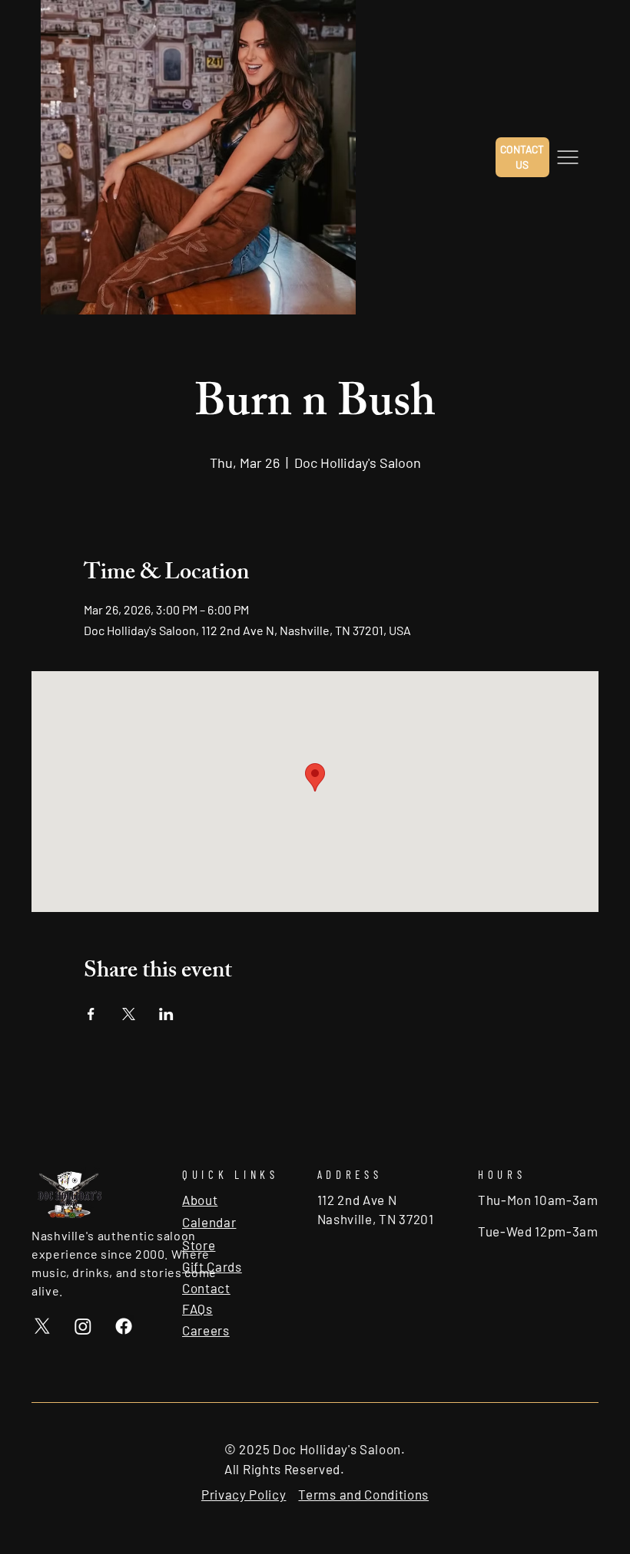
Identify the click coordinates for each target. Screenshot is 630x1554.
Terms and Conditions (363, 1494)
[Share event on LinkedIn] (166, 1014)
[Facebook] (123, 1326)
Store (198, 1245)
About (199, 1199)
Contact (206, 1288)
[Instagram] (83, 1326)
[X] (42, 1326)
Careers (206, 1330)
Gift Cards (212, 1266)
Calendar (209, 1222)
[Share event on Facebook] (91, 1014)
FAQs (197, 1308)
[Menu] (567, 157)
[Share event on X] (128, 1014)
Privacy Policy (244, 1494)
